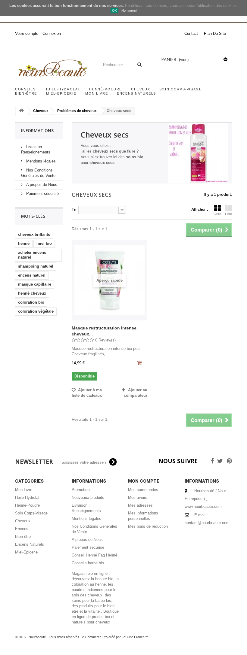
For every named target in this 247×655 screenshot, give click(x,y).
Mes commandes (143, 489)
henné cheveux (32, 293)
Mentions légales (40, 161)
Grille (217, 214)
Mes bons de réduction (148, 526)
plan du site (215, 33)
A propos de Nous (41, 184)
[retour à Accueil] (21, 111)
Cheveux (140, 89)
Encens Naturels (136, 93)
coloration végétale (36, 311)
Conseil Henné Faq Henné (94, 555)
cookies (24, 5)
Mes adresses (140, 505)
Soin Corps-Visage (180, 89)
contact (191, 33)
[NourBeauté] (52, 69)
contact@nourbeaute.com (207, 522)
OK (114, 10)
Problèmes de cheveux (77, 111)
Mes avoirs (137, 497)
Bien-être (26, 93)
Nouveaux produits (88, 497)
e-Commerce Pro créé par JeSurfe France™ (115, 637)
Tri (74, 209)
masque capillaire (34, 284)
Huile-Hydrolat (62, 89)
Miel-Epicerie (61, 93)
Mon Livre (96, 93)
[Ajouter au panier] (140, 364)
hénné (24, 243)
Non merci (128, 10)
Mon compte (143, 481)
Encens (21, 528)
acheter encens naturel (32, 254)
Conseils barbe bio (88, 563)
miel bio (44, 243)
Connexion (51, 33)
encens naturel (31, 275)
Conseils (25, 89)
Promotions (82, 489)
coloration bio (31, 302)
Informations (37, 130)
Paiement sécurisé (42, 193)
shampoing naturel (35, 266)
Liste (228, 214)
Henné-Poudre (105, 89)
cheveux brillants (34, 234)
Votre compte (26, 33)
